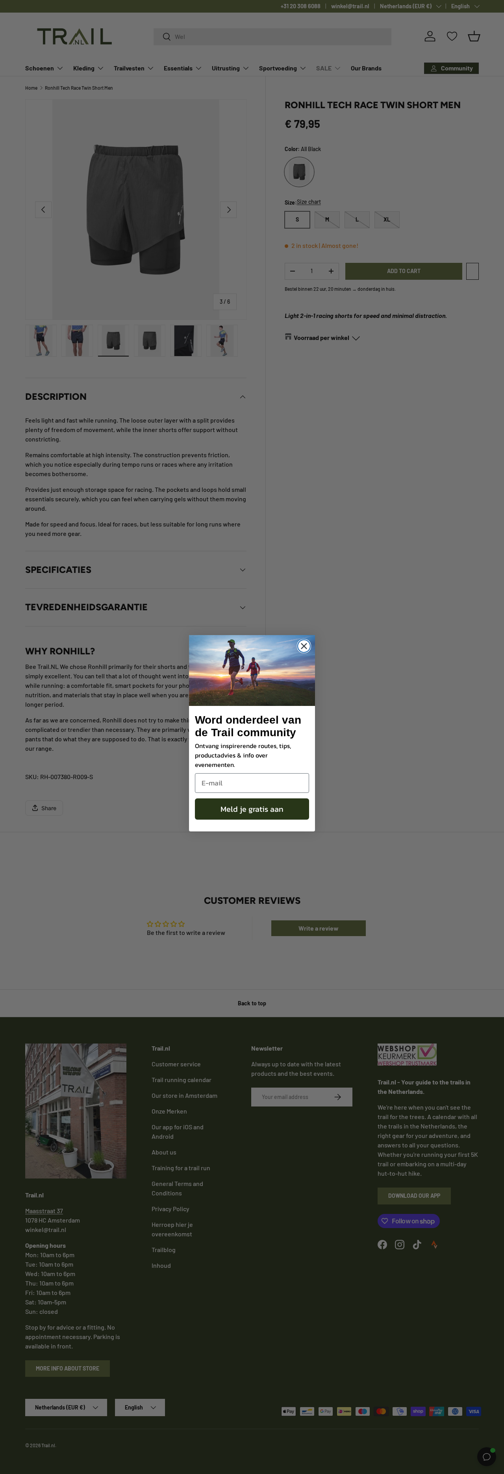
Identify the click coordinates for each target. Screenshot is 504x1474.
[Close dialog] (304, 646)
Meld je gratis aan (252, 809)
